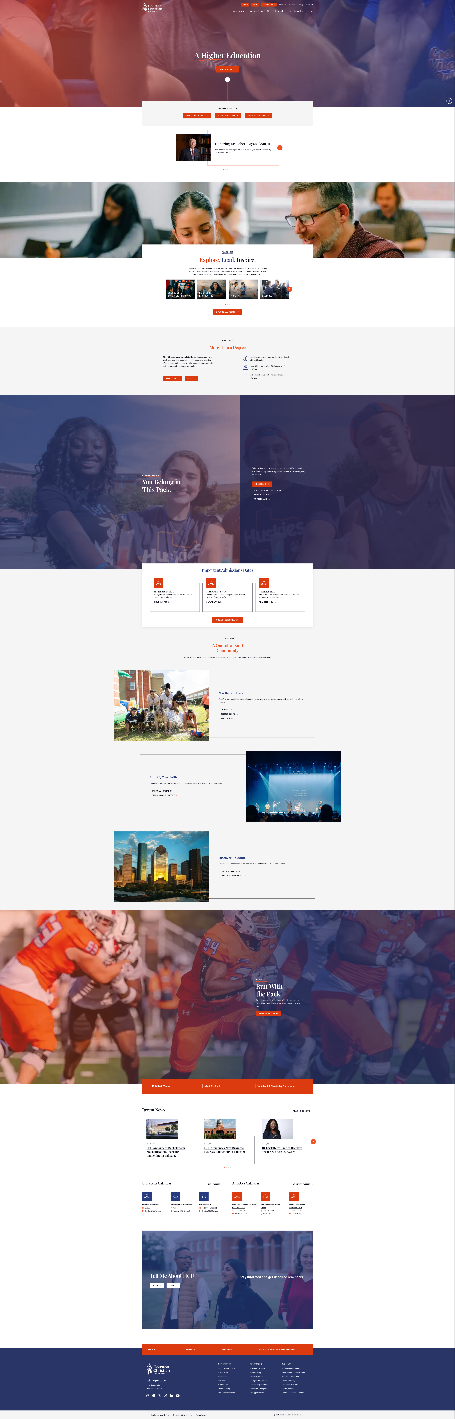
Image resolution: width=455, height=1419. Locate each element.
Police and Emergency (258, 1388)
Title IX (174, 1415)
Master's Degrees (226, 116)
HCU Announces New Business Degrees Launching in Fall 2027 (224, 1150)
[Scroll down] (227, 79)
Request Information (290, 1376)
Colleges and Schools (258, 1380)
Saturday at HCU (206, 1204)
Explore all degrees (226, 312)
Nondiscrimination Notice (160, 1415)
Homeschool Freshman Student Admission (277, 1349)
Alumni (292, 5)
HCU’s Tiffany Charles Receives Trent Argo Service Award (282, 1150)
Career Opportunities (232, 876)
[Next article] (313, 1141)
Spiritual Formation (162, 791)
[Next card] (289, 289)
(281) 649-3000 (156, 1380)
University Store (256, 1376)
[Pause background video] (449, 101)
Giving (300, 5)
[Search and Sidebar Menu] (309, 11)
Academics (239, 11)
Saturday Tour (161, 602)
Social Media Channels (291, 1368)
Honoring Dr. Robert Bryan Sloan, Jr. (243, 143)
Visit (255, 5)
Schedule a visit (262, 495)
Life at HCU (282, 11)
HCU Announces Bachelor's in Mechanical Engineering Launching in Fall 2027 (166, 1151)
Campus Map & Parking (259, 1384)
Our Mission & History (163, 795)
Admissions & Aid (260, 11)
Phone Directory (288, 1380)
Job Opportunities (257, 1392)
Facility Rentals (288, 1388)
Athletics (283, 5)
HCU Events (214, 1184)
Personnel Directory (290, 1384)
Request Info (268, 5)
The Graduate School (226, 1392)
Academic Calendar (257, 1368)
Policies (183, 1415)
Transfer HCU (267, 591)
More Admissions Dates (226, 620)
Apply (245, 5)
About (297, 11)
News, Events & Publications (293, 1372)
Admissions (260, 484)
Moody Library (255, 1372)
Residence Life (228, 714)
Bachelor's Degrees (196, 116)
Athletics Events (301, 1184)
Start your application (266, 491)
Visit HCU (225, 718)
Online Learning (224, 1388)
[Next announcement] (279, 147)
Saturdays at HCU (164, 591)
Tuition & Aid (260, 499)
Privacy (190, 1415)
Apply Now (225, 70)
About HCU (171, 378)
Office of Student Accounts (293, 1392)
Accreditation (201, 1415)
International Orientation (181, 1204)
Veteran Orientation (150, 1204)
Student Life (227, 710)
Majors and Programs (226, 1368)
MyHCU (309, 5)
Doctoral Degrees (257, 116)
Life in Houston (229, 872)
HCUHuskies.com (267, 1014)
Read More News (301, 1111)
